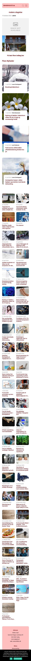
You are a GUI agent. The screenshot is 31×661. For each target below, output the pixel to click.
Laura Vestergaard (16, 84)
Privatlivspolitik (17, 658)
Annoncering (15, 648)
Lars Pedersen (15, 145)
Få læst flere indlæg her (15, 55)
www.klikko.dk (17, 641)
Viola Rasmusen (16, 113)
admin (14, 15)
